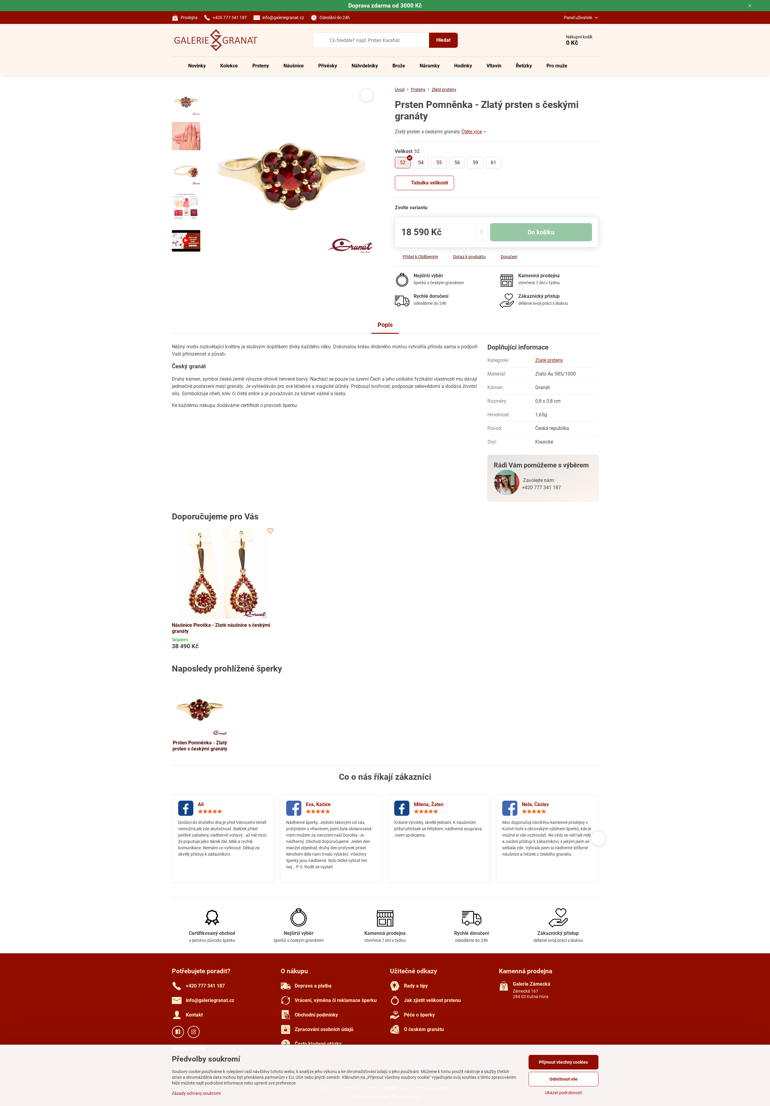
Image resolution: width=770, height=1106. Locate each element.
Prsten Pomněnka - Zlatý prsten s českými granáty (199, 746)
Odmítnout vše (563, 1079)
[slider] (210, 811)
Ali (201, 804)
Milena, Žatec (429, 804)
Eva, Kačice (318, 804)
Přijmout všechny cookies (563, 1062)
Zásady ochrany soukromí (196, 1093)
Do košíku (541, 232)
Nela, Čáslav (535, 804)
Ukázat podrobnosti (563, 1092)
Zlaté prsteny (549, 360)
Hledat (443, 40)
